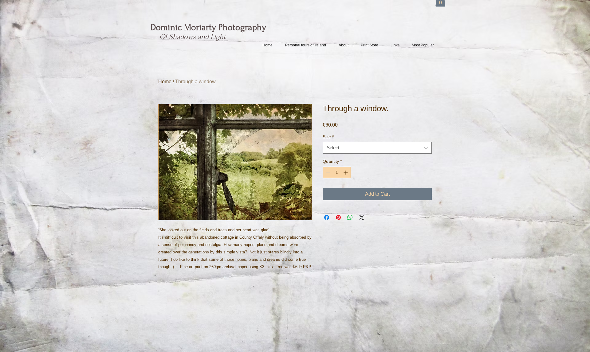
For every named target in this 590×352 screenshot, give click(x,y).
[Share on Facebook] (326, 217)
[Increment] (346, 172)
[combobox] (377, 148)
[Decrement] (327, 172)
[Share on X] (361, 217)
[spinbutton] (336, 172)
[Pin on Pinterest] (338, 217)
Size (328, 136)
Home (164, 81)
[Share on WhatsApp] (350, 217)
